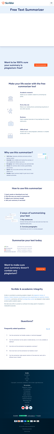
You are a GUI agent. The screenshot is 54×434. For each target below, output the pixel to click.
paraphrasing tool (35, 297)
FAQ (27, 380)
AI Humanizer (27, 391)
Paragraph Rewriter (27, 396)
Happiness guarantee (27, 428)
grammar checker (44, 297)
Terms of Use (27, 431)
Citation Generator (13, 297)
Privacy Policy (27, 423)
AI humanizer (7, 299)
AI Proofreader (27, 389)
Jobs (27, 377)
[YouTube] (23, 407)
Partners (27, 378)
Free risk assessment (40, 65)
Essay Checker (27, 395)
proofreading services (24, 297)
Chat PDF (27, 402)
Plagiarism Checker (27, 387)
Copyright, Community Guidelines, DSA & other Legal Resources (27, 382)
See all (48, 329)
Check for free (40, 269)
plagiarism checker (38, 295)
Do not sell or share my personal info (27, 426)
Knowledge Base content (28, 299)
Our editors (27, 375)
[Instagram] (26, 407)
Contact (27, 405)
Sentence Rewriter (27, 398)
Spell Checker (27, 393)
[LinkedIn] (30, 407)
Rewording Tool (27, 400)
